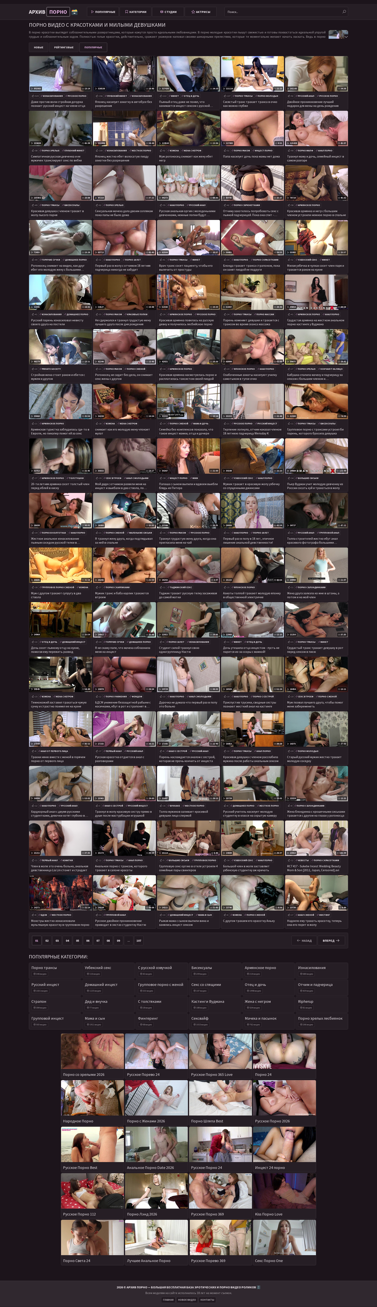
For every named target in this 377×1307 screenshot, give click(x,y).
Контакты (207, 1300)
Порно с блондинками (312, 587)
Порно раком (242, 150)
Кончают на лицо (331, 368)
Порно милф (305, 150)
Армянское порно (309, 205)
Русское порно (77, 95)
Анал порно (325, 150)
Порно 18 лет (133, 259)
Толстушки (76, 478)
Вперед (329, 940)
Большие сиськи (308, 478)
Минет (175, 95)
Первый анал (114, 751)
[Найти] (344, 12)
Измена (174, 150)
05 (77, 940)
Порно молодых (268, 95)
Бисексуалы (72, 205)
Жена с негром (192, 150)
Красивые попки (137, 314)
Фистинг (324, 914)
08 (108, 940)
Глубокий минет (117, 95)
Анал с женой (306, 914)
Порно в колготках (54, 532)
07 (98, 940)
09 (118, 940)
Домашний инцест (73, 641)
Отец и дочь (191, 95)
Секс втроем (113, 478)
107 (138, 940)
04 (67, 940)
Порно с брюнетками (247, 205)
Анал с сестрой (178, 751)
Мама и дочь (200, 423)
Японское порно (244, 368)
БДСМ (44, 914)
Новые (38, 47)
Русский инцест (267, 423)
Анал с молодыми (137, 478)
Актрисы (203, 12)
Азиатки (68, 860)
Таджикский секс (181, 587)
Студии (171, 12)
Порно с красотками (265, 259)
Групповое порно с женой (58, 587)
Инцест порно (264, 150)
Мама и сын (205, 914)
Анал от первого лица (54, 751)
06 (87, 940)
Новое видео (187, 1300)
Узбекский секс (307, 259)
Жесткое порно (141, 150)
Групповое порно (205, 860)
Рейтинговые (63, 47)
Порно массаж (265, 314)
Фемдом (137, 696)
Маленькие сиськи (140, 532)
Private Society (51, 368)
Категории (137, 12)
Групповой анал (329, 532)
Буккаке (175, 805)
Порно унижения (116, 696)
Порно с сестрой (263, 696)
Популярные (105, 12)
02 (46, 940)
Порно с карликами (118, 587)
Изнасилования (53, 95)
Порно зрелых (50, 150)
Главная (168, 1300)
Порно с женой (136, 368)
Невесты (303, 860)
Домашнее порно (76, 259)
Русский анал (306, 95)
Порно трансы (244, 95)
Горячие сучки (51, 259)
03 (57, 940)
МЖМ (195, 478)
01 (36, 940)
